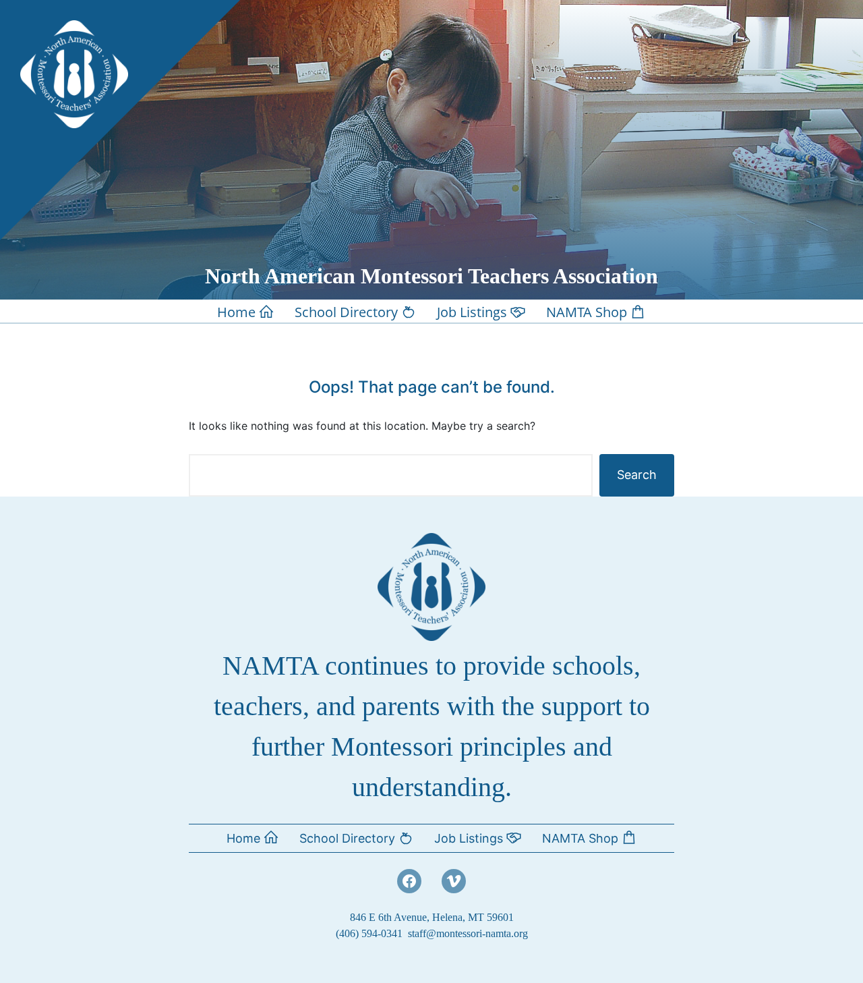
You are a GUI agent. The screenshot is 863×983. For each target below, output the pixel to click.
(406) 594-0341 (369, 933)
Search (637, 475)
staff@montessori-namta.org (468, 933)
